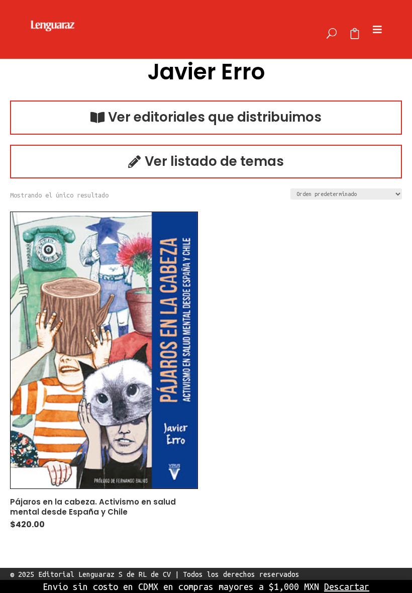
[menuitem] (332, 29)
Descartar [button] (346, 586)
